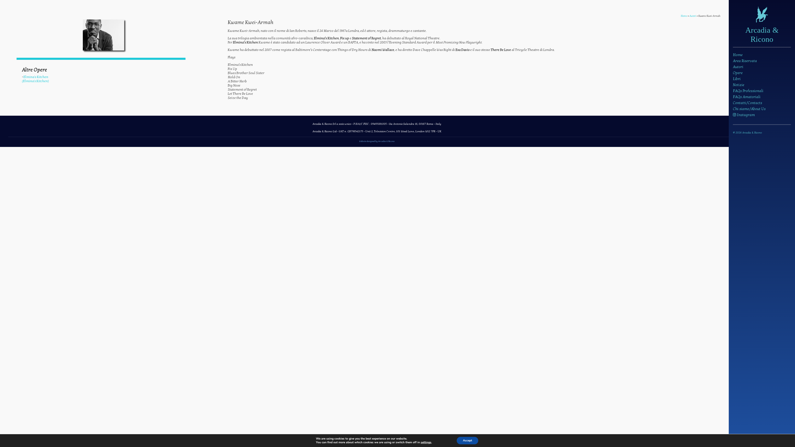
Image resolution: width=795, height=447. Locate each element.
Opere (738, 73)
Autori (738, 67)
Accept (467, 440)
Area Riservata (745, 61)
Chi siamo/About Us (749, 109)
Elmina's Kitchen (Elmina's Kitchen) (35, 79)
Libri (737, 79)
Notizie (738, 85)
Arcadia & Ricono (762, 34)
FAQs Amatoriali (746, 97)
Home (738, 55)
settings (426, 442)
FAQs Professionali (748, 91)
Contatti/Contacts (747, 103)
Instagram (745, 115)
